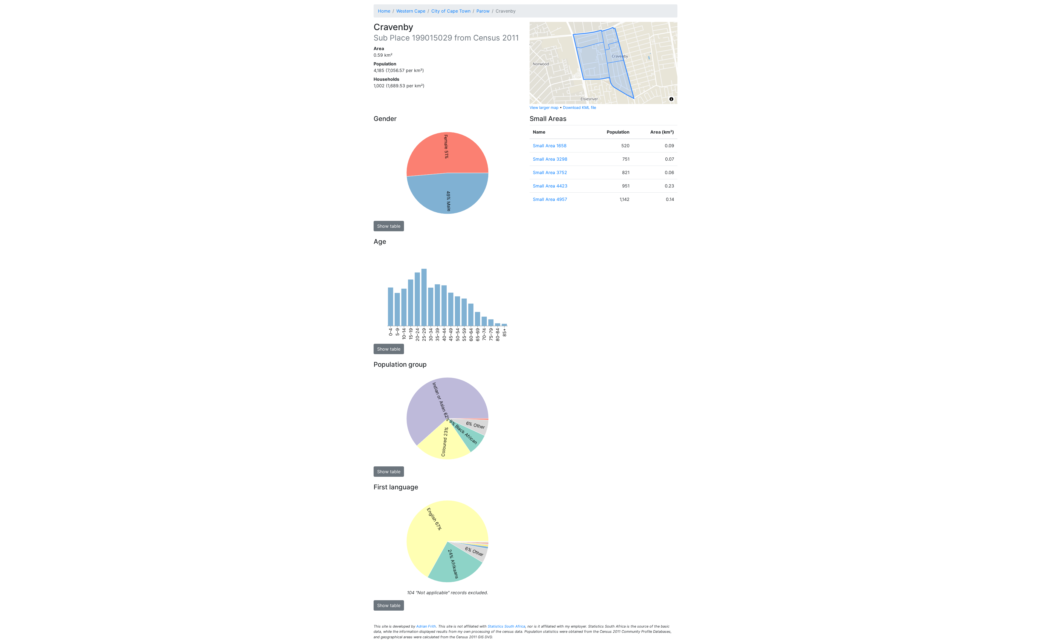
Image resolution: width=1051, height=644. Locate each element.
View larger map (544, 107)
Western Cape (410, 11)
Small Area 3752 (550, 172)
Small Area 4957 (550, 199)
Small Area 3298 (550, 159)
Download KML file (579, 107)
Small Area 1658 (550, 145)
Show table (388, 226)
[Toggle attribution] (671, 99)
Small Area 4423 (550, 186)
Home (384, 11)
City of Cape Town (450, 11)
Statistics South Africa (506, 626)
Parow (483, 11)
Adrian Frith (426, 626)
